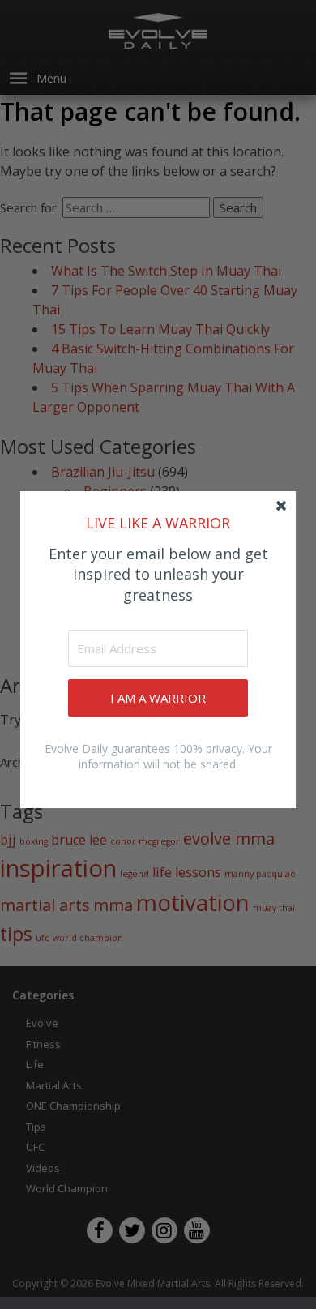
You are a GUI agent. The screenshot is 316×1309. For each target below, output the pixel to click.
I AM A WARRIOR (158, 698)
